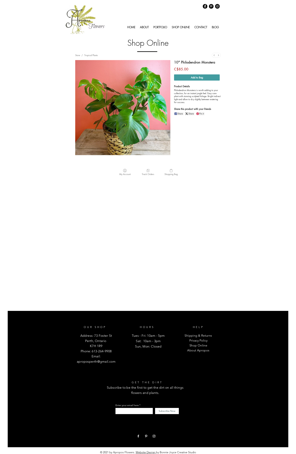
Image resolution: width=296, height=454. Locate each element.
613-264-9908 (102, 351)
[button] (144, 27)
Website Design (146, 452)
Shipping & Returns (198, 335)
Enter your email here (127, 405)
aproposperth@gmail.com (96, 361)
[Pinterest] (146, 436)
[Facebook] (205, 6)
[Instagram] (217, 6)
